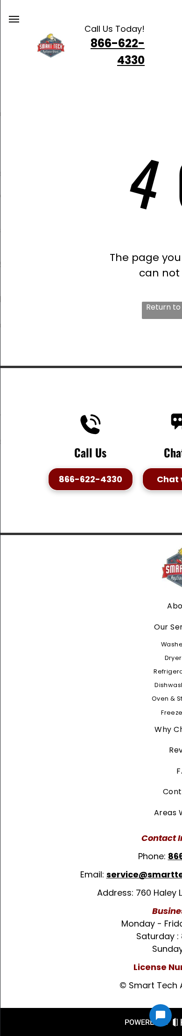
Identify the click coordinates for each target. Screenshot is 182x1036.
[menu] (14, 19)
